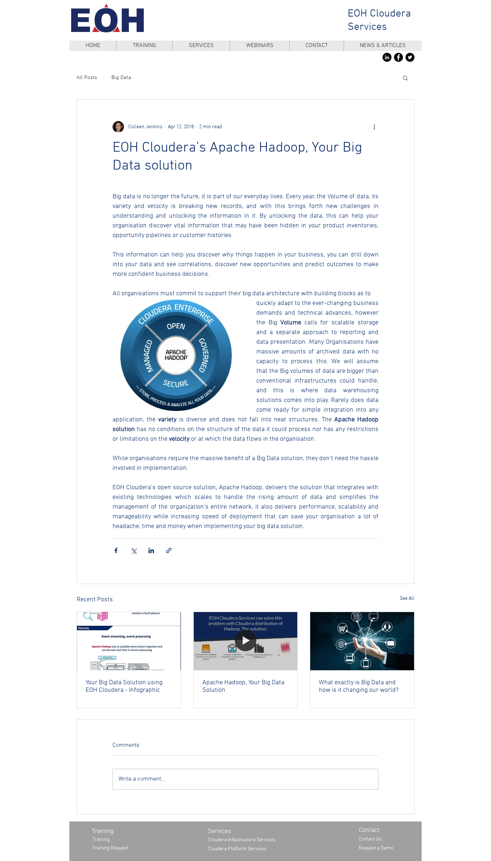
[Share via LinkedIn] (151, 550)
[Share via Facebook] (116, 550)
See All (407, 599)
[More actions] (374, 126)
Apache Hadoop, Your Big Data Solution (243, 686)
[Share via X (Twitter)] (133, 550)
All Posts (87, 77)
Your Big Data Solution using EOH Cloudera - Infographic (124, 686)
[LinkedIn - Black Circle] (386, 57)
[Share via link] (168, 550)
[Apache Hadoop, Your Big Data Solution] (246, 641)
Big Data (121, 77)
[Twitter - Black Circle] (409, 57)
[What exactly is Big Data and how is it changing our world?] (362, 641)
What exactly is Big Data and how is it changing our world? (359, 686)
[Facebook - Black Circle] (398, 57)
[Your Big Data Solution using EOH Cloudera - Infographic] (129, 641)
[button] (405, 77)
